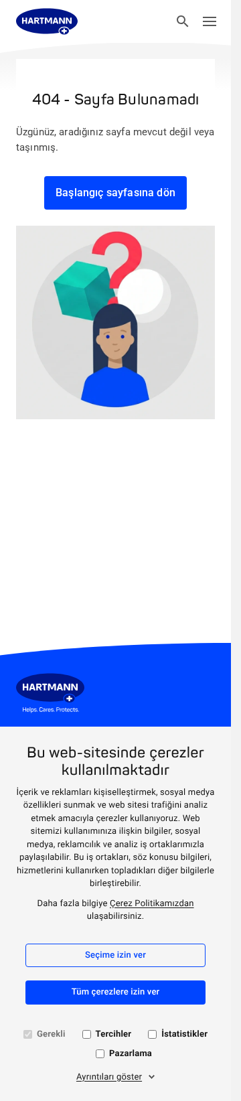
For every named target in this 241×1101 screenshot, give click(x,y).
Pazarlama (130, 1054)
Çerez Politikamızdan (152, 904)
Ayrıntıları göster (109, 1077)
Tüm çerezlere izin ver (116, 992)
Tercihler (114, 1034)
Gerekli (51, 1034)
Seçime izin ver (115, 955)
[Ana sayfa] (47, 21)
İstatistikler (184, 1034)
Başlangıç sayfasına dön (115, 192)
